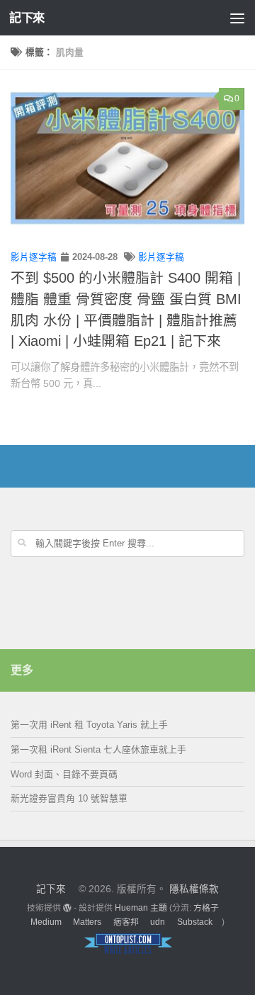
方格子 (206, 908)
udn (157, 922)
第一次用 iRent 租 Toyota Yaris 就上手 (89, 724)
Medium (46, 922)
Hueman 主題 (141, 908)
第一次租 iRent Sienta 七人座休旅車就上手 (98, 749)
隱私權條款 (194, 889)
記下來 (27, 18)
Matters (87, 922)
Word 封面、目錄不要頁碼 (64, 774)
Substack (194, 922)
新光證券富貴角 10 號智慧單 (69, 798)
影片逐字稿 (34, 257)
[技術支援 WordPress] (67, 908)
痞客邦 (126, 922)
